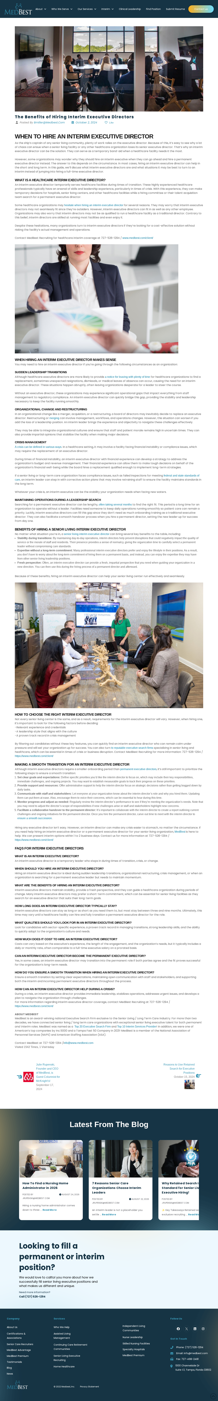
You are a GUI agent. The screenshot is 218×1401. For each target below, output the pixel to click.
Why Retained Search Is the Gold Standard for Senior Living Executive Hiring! (188, 1188)
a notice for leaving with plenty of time (127, 376)
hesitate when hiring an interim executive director (93, 205)
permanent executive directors (138, 769)
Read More (50, 1210)
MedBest (180, 831)
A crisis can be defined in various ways (38, 446)
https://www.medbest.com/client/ (34, 756)
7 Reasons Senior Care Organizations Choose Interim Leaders (116, 1188)
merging (54, 418)
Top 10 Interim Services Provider (136, 1026)
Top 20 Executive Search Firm (92, 1026)
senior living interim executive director (86, 534)
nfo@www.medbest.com (79, 1042)
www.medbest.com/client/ (137, 237)
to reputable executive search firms (132, 747)
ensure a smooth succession (34, 818)
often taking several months (115, 504)
